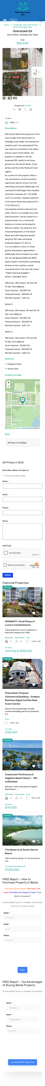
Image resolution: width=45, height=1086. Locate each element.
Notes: (5, 521)
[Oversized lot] (22, 400)
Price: (3, 944)
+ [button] (8, 382)
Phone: (5, 508)
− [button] (8, 386)
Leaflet (18, 428)
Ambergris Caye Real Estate (26, 25)
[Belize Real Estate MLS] (22, 15)
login (13, 21)
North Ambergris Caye (22, 27)
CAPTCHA (6, 546)
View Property (22, 611)
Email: (5, 495)
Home (6, 25)
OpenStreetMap (27, 428)
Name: (5, 481)
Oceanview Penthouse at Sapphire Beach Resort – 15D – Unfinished (22, 778)
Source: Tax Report (11, 1041)
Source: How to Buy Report (11, 950)
